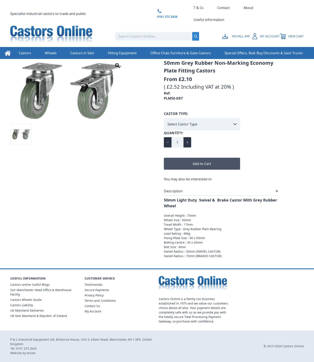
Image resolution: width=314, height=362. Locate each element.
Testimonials (94, 285)
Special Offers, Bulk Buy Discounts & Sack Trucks (263, 53)
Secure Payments (97, 290)
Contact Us (92, 306)
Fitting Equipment (122, 53)
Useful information (209, 19)
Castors (25, 53)
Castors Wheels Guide (26, 300)
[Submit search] (195, 36)
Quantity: (173, 133)
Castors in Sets (82, 53)
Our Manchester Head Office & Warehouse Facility (40, 292)
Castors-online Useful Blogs (30, 285)
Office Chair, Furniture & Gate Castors (180, 53)
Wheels (51, 53)
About (248, 7)
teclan (31, 353)
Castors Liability (21, 305)
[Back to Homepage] (59, 36)
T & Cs (199, 7)
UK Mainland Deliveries (27, 310)
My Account (93, 311)
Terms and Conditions (100, 301)
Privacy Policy (94, 295)
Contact (223, 7)
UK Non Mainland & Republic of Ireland (38, 316)
